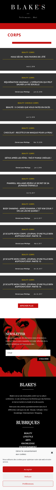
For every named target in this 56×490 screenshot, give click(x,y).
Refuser (28, 476)
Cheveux (28, 103)
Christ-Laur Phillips (22, 92)
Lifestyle (28, 436)
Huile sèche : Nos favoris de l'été (28, 56)
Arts (28, 440)
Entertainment (28, 446)
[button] (52, 452)
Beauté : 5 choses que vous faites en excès (28, 107)
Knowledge (28, 443)
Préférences (28, 483)
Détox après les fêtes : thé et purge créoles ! (28, 158)
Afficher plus (26, 305)
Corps (31, 52)
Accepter (28, 469)
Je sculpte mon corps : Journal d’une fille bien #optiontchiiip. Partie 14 (28, 285)
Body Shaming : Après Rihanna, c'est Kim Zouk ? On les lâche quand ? (28, 209)
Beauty (25, 52)
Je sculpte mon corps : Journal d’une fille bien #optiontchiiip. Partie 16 (28, 234)
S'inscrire (44, 359)
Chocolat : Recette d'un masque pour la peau (28, 132)
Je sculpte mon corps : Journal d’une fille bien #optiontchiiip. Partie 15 (28, 260)
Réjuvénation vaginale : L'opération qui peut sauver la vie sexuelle (28, 83)
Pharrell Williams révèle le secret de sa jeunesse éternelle (28, 184)
